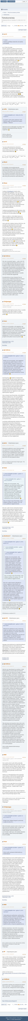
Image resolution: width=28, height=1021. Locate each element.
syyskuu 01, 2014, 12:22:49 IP (8, 185)
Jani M (6, 618)
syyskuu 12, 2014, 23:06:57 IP (8, 666)
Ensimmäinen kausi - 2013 (8, 341)
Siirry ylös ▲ (19, 1017)
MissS (5, 162)
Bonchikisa (4, 345)
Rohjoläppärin (10, 191)
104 (25, 25)
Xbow (5, 183)
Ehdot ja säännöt (12, 1017)
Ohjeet (7, 1017)
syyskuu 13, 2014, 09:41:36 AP (8, 757)
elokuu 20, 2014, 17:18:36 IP (7, 111)
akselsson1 (7, 536)
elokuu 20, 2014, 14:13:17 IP (7, 36)
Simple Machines (17, 1019)
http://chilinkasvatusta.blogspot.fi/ (9, 1001)
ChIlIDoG (6, 979)
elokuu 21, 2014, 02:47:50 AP (8, 144)
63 (22, 25)
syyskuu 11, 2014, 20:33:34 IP (8, 258)
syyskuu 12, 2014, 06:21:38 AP (8, 445)
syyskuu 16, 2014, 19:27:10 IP (8, 907)
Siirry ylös (3, 1004)
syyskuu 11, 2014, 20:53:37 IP (8, 304)
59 (15, 25)
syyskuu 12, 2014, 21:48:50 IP (8, 620)
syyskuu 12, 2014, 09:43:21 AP (8, 470)
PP (4, 952)
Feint (5, 321)
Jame (5, 443)
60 (16, 25)
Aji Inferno (7, 256)
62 (20, 25)
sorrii (5, 34)
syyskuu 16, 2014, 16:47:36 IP (8, 844)
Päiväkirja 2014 (5, 658)
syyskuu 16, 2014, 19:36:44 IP (8, 954)
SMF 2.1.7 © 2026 (10, 1019)
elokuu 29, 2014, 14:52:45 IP (7, 164)
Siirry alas (3, 25)
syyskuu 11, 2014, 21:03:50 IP (8, 323)
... (13, 25)
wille (5, 109)
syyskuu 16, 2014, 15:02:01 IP (8, 809)
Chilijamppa (7, 301)
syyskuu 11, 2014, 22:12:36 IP (8, 352)
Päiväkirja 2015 (5, 659)
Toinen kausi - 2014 (6, 342)
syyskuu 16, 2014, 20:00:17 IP (8, 981)
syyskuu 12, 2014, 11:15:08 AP (8, 538)
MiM (5, 755)
